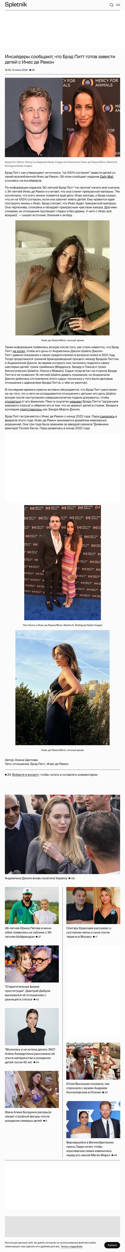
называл (76, 402)
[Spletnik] (16, 5)
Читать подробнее (71, 1246)
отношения (21, 764)
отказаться (13, 402)
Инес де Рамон (57, 764)
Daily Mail (106, 177)
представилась (31, 409)
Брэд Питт (37, 764)
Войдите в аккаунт (25, 775)
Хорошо (112, 1245)
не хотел (19, 351)
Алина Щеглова (26, 760)
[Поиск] (111, 5)
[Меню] (118, 5)
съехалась (107, 416)
